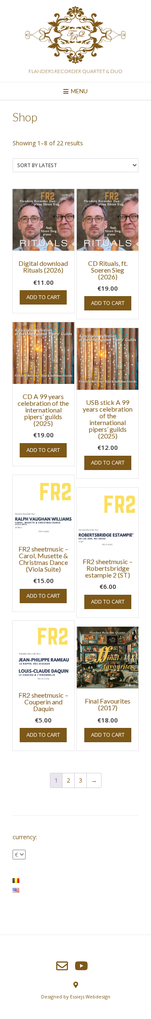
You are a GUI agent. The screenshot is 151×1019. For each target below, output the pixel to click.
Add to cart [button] (43, 297)
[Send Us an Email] (62, 966)
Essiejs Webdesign (90, 996)
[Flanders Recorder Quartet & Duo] (75, 36)
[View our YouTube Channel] (81, 966)
